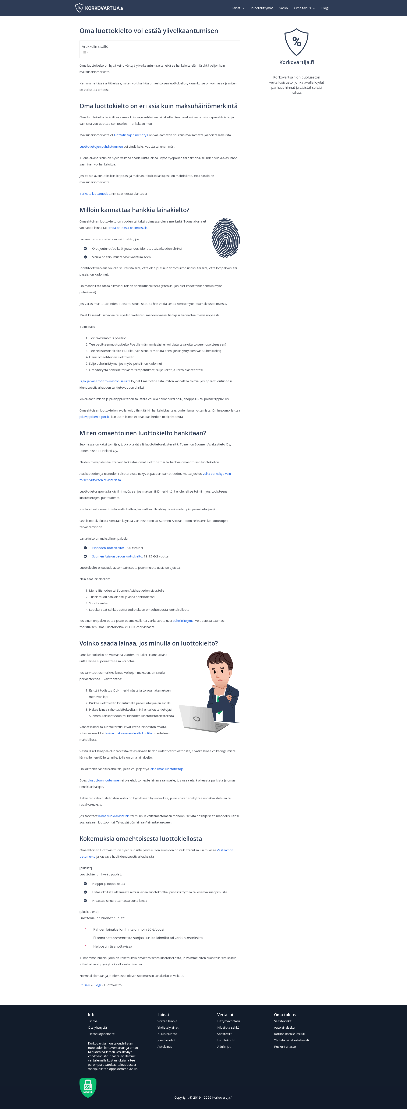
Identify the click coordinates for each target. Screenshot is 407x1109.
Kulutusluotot (167, 1034)
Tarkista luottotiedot (94, 193)
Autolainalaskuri (285, 1027)
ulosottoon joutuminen (104, 780)
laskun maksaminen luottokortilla (128, 733)
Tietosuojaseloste (101, 1034)
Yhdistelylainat (168, 1027)
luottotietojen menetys (131, 135)
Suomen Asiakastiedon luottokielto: (117, 556)
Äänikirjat (224, 1046)
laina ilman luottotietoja (167, 769)
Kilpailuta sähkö (228, 1027)
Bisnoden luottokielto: (108, 548)
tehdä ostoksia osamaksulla (127, 227)
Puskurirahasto (285, 1046)
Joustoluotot (167, 1040)
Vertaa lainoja (167, 1021)
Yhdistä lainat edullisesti (291, 1040)
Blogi (97, 985)
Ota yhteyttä (97, 1027)
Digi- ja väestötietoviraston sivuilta (104, 381)
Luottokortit (226, 1040)
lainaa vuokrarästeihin (114, 816)
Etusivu (84, 985)
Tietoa (93, 1021)
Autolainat (165, 1046)
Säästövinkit (282, 1021)
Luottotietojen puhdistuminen (101, 146)
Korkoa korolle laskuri (289, 1034)
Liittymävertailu (228, 1021)
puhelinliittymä (183, 620)
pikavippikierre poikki (94, 416)
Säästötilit (224, 1034)
